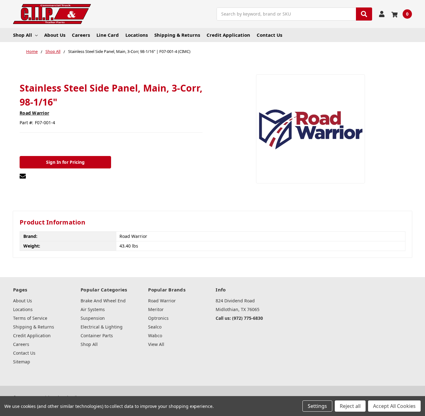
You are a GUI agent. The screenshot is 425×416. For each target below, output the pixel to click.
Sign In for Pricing (65, 162)
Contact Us (269, 35)
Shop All (22, 35)
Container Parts (97, 335)
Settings (317, 406)
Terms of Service (30, 318)
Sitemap (21, 362)
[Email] (23, 176)
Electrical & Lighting (102, 327)
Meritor (156, 309)
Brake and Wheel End (103, 301)
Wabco (155, 335)
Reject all (350, 406)
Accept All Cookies (394, 406)
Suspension (93, 318)
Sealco (154, 327)
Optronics (158, 318)
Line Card (107, 35)
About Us (54, 35)
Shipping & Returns (177, 35)
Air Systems (93, 309)
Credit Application (228, 35)
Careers (81, 35)
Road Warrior (162, 301)
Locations (136, 35)
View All (156, 344)
